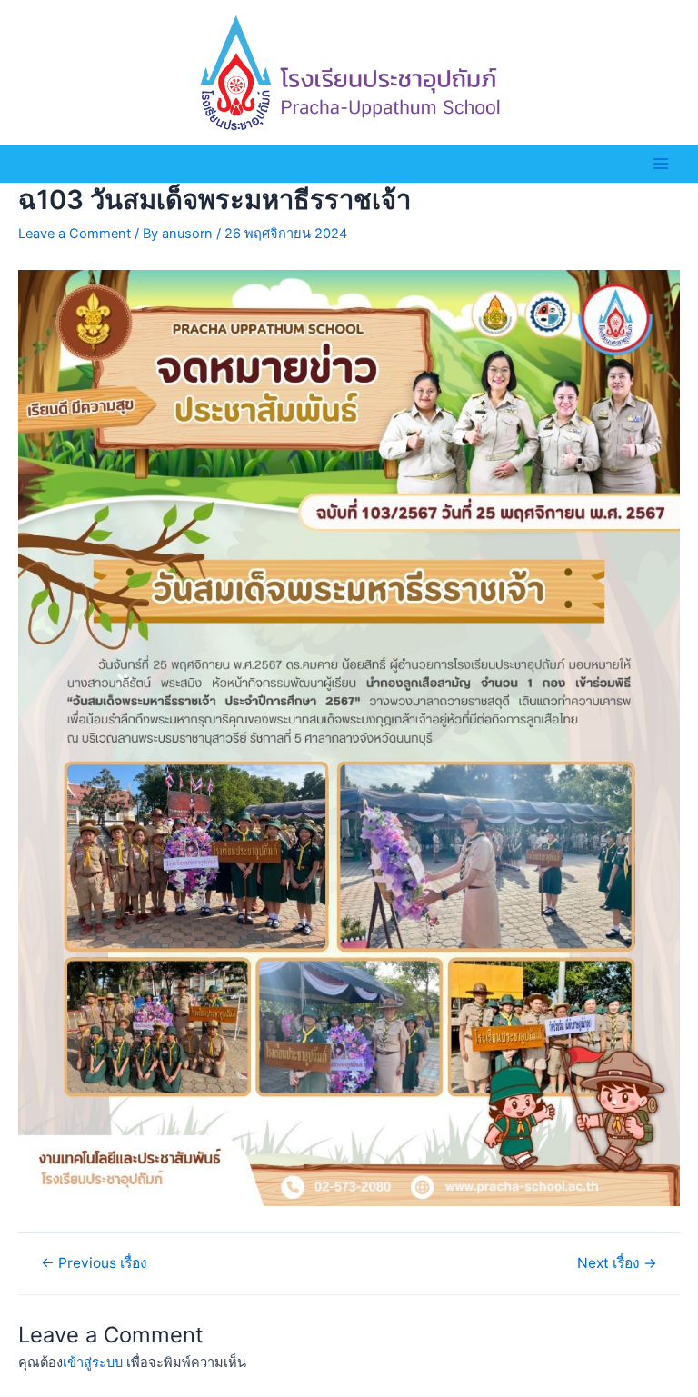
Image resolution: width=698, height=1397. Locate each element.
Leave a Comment (74, 233)
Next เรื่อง (617, 1263)
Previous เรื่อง (94, 1263)
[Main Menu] (661, 164)
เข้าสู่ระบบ (93, 1362)
